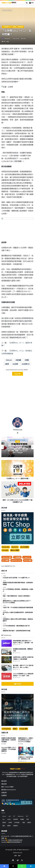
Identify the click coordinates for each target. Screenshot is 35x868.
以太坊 (9, 819)
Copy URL (17, 374)
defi (10, 816)
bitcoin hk (15, 547)
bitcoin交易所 (24, 547)
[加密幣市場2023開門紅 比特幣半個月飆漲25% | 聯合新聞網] (6, 659)
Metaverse (20, 816)
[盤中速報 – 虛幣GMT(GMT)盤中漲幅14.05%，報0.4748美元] (6, 667)
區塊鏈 (19, 360)
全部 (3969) (17, 684)
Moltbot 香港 (27, 560)
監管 (24, 822)
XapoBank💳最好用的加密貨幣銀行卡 (11, 842)
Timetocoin (7, 38)
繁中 (15, 855)
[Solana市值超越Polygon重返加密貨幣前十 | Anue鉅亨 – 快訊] (6, 676)
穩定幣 (29, 822)
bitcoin (9, 360)
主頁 (4, 10)
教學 (7, 364)
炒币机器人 (17, 822)
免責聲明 (4, 795)
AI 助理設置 (17, 557)
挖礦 (27, 360)
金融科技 (15, 825)
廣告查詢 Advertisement (8, 789)
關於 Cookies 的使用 (7, 787)
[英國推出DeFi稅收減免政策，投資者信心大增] (26, 751)
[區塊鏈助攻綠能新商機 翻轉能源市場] (6, 651)
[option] (17, 447)
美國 (3, 825)
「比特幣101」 (7, 26)
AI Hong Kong (6, 728)
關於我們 (4, 781)
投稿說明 (4, 792)
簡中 (19, 855)
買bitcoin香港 (15, 550)
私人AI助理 (5, 560)
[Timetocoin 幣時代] (8, 2)
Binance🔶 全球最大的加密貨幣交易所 (11, 840)
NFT (27, 816)
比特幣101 (26, 364)
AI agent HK (26, 557)
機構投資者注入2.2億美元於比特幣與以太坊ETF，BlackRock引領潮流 (25, 739)
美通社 (9, 825)
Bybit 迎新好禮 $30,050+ (8, 566)
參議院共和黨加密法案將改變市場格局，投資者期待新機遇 (8, 739)
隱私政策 (4, 784)
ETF (14, 816)
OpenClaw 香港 (6, 557)
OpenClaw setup (16, 560)
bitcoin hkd (5, 547)
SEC (3, 819)
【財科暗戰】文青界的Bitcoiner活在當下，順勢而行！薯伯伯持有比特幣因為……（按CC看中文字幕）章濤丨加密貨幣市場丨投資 (17, 449)
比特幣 (16, 364)
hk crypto (5, 550)
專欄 (14, 26)
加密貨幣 (15, 819)
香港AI (15, 728)
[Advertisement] (17, 397)
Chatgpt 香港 (23, 728)
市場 (27, 819)
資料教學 (9, 10)
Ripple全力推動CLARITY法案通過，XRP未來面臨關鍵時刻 (8, 749)
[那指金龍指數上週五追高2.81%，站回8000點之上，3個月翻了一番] (6, 643)
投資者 (4, 822)
